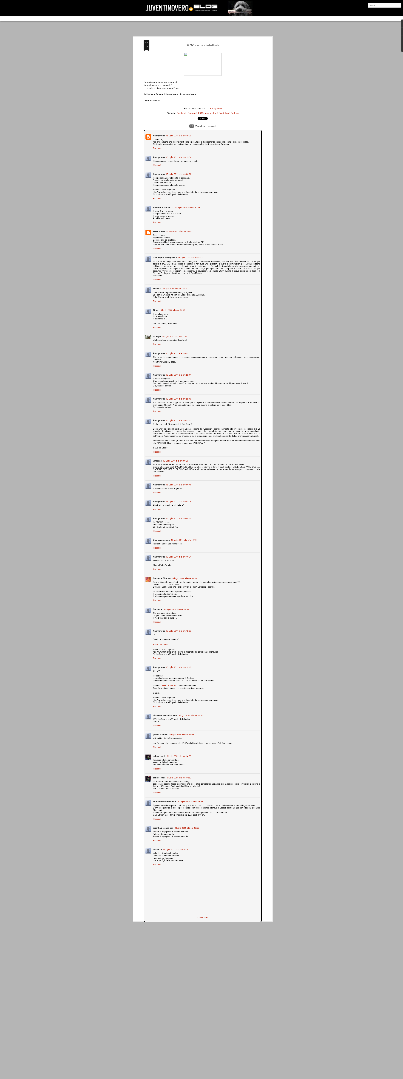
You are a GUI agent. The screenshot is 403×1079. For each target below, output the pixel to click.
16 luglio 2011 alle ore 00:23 (175, 460)
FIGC (201, 113)
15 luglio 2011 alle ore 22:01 (178, 352)
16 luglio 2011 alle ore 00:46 (178, 484)
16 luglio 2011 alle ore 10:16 (183, 539)
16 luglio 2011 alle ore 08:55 (178, 517)
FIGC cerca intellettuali (203, 45)
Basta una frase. (160, 644)
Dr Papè (156, 336)
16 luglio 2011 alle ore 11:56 (175, 608)
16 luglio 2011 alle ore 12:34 (190, 714)
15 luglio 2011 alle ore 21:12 (172, 309)
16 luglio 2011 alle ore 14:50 (178, 755)
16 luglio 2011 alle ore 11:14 (184, 577)
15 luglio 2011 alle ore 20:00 (178, 173)
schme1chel (158, 755)
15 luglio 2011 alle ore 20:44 (178, 230)
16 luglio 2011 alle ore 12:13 (178, 666)
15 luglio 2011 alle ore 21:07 (174, 288)
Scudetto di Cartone (229, 113)
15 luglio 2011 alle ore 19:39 (178, 135)
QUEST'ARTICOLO (169, 685)
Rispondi (157, 147)
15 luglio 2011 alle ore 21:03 (190, 257)
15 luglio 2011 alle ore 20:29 (186, 207)
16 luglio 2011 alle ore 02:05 (178, 501)
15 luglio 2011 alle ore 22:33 (178, 419)
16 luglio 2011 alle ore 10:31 (178, 556)
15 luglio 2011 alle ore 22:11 (178, 374)
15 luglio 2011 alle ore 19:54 (178, 156)
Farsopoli (192, 113)
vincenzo (157, 460)
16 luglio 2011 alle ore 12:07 (178, 630)
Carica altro (203, 917)
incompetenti (211, 113)
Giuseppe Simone (161, 577)
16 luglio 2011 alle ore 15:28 (189, 801)
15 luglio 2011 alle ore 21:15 (174, 336)
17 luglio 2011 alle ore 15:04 (175, 849)
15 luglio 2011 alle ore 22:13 (178, 398)
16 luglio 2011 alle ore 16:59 (186, 827)
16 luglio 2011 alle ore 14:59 (178, 777)
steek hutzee (159, 230)
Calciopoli (181, 113)
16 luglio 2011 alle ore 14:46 (181, 734)
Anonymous (216, 108)
